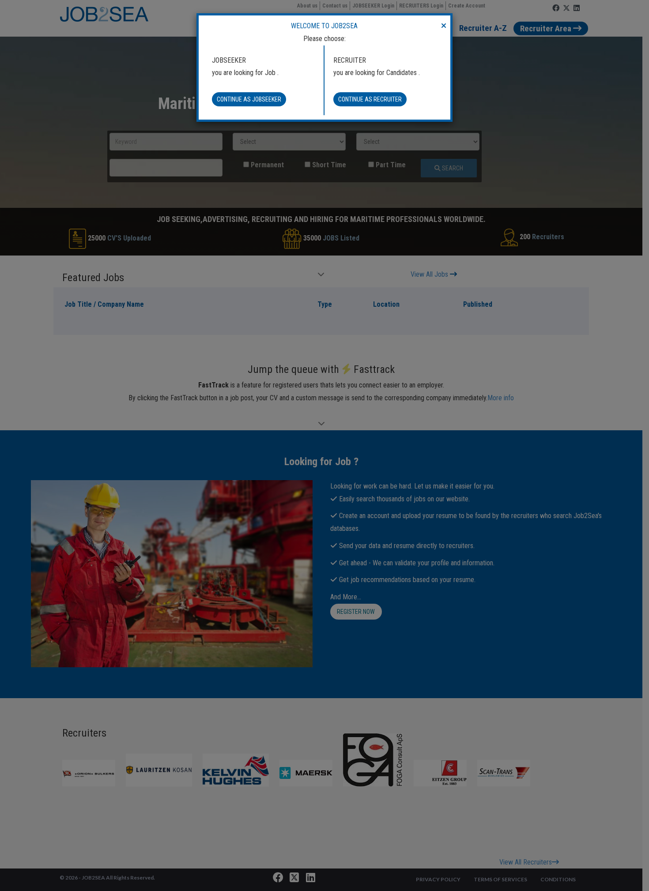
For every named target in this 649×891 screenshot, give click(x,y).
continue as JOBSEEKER (249, 99)
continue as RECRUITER (370, 99)
